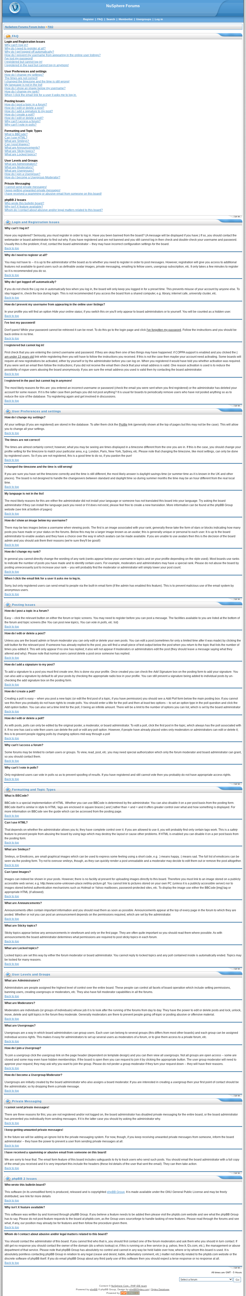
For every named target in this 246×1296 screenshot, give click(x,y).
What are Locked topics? (21, 154)
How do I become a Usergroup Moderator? (32, 177)
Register (88, 19)
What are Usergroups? (19, 170)
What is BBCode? (16, 134)
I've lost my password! (19, 58)
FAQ (100, 19)
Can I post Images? (17, 144)
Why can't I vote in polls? (21, 124)
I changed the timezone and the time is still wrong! (37, 81)
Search (110, 19)
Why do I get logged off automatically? (29, 51)
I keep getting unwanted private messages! (32, 190)
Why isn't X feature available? (24, 206)
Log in (159, 19)
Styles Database (160, 1289)
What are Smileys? (17, 141)
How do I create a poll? (20, 114)
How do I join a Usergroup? (22, 174)
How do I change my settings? (24, 74)
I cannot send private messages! (26, 187)
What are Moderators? (19, 167)
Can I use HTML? (16, 137)
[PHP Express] (130, 1293)
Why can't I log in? (16, 45)
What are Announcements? (22, 147)
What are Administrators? (21, 164)
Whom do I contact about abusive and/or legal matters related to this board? (54, 210)
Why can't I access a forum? (23, 121)
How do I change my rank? (22, 91)
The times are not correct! (21, 78)
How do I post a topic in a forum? (26, 104)
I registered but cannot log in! (23, 62)
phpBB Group (116, 1192)
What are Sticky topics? (20, 151)
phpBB (94, 1289)
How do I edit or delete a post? (24, 108)
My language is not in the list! (23, 85)
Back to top (12, 248)
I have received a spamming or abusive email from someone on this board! (53, 193)
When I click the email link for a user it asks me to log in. (41, 95)
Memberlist (126, 19)
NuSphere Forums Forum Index (25, 26)
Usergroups (143, 19)
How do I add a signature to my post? (29, 111)
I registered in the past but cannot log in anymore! (37, 65)
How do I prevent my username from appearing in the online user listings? (53, 55)
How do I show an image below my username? (35, 88)
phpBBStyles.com (139, 1289)
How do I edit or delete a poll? (24, 118)
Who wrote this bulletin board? (24, 203)
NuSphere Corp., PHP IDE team (129, 1285)
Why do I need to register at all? (25, 48)
